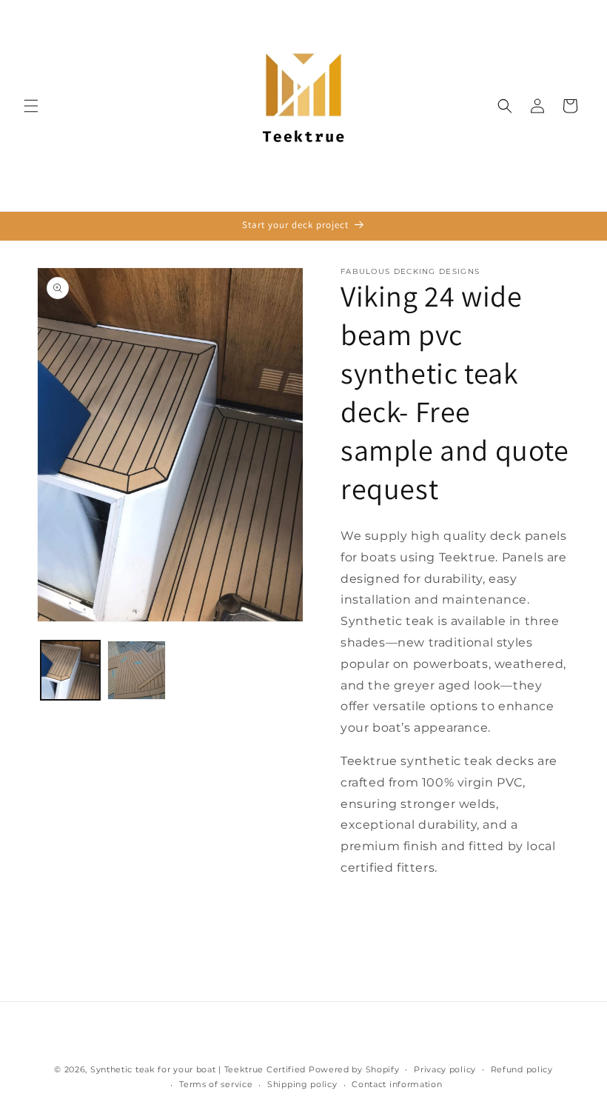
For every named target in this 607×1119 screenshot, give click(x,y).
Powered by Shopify (354, 1069)
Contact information (397, 1084)
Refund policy (522, 1069)
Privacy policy (445, 1069)
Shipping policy (302, 1084)
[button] (31, 106)
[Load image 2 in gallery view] (137, 670)
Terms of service (215, 1084)
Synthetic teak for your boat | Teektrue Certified (198, 1069)
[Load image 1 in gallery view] (70, 670)
